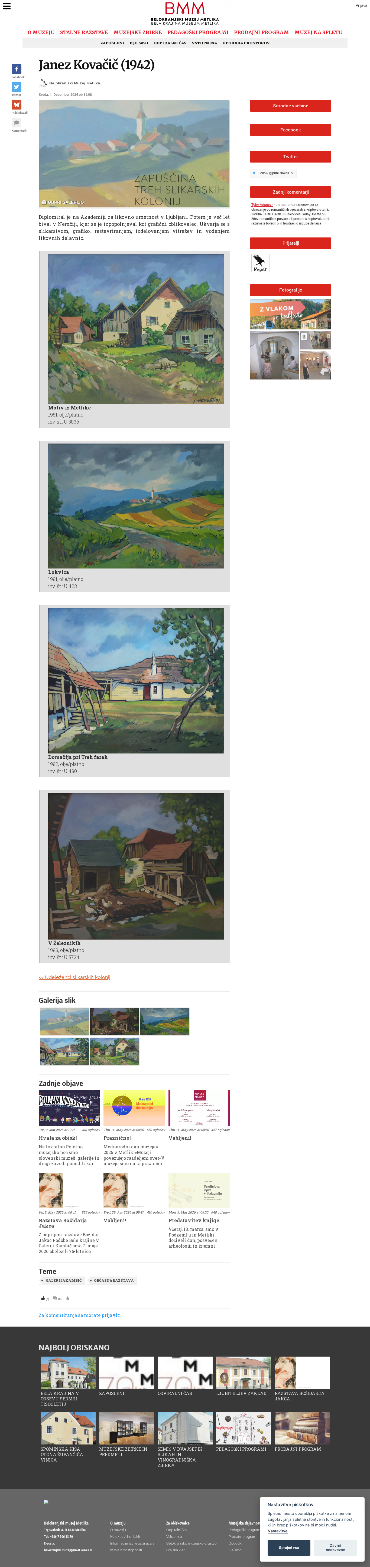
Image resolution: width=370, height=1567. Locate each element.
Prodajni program (261, 32)
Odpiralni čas (170, 43)
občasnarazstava (114, 1280)
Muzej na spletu (318, 32)
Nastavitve (278, 1531)
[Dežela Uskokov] (261, 262)
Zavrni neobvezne (335, 1547)
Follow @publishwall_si (275, 173)
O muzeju (41, 32)
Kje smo (139, 43)
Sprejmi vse (289, 1547)
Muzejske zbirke (137, 32)
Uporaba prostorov (246, 43)
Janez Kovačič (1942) (97, 64)
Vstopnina (204, 43)
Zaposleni (112, 43)
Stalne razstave (84, 32)
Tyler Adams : (262, 205)
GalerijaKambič (64, 1280)
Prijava (361, 5)
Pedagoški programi (198, 32)
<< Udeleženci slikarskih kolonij (74, 977)
